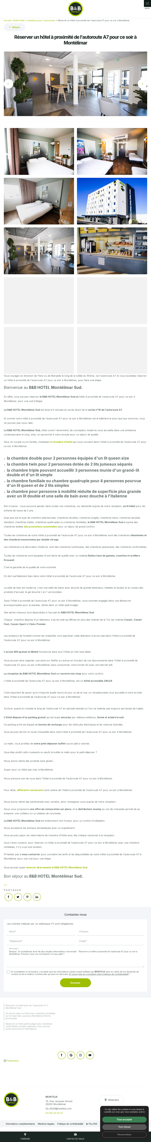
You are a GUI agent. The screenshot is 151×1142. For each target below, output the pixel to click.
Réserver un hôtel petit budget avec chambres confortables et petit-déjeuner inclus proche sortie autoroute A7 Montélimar (29, 1026)
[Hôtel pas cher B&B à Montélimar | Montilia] (75, 8)
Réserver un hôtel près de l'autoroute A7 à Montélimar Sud (27, 1006)
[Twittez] (18, 897)
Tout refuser (124, 1127)
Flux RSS (92, 1124)
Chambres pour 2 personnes (41, 20)
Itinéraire (113, 1099)
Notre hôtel (19, 20)
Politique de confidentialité (70, 1124)
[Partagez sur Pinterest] (27, 897)
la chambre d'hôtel (61, 441)
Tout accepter (124, 1119)
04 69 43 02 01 (54, 1113)
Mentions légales (46, 1124)
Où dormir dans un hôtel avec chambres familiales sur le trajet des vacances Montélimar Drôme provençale (30, 1016)
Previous (8, 83)
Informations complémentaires (20, 1124)
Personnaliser (124, 1134)
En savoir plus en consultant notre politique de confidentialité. (99, 974)
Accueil (7, 20)
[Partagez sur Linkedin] (37, 897)
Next (142, 83)
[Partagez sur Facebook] (9, 897)
